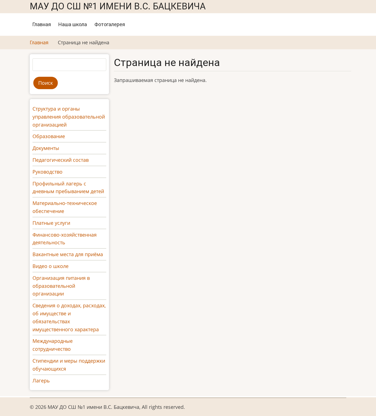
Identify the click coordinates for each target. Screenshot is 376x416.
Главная (41, 24)
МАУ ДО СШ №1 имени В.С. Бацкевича (118, 6)
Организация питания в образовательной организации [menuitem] (61, 286)
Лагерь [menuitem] (41, 380)
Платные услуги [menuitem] (51, 223)
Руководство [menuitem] (47, 171)
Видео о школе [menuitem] (50, 266)
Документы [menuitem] (45, 148)
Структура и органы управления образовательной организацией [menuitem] (68, 116)
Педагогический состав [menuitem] (60, 160)
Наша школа (72, 24)
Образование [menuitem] (48, 136)
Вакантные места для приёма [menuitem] (67, 254)
